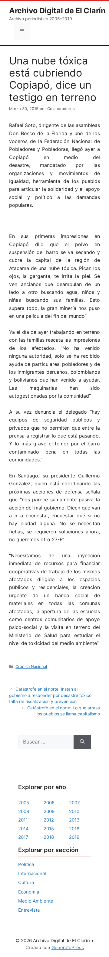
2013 (74, 820)
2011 (23, 820)
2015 (49, 829)
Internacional (32, 873)
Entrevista (29, 910)
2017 (23, 837)
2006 (49, 803)
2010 (74, 811)
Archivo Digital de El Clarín (57, 10)
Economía (28, 892)
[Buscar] (82, 742)
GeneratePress (67, 947)
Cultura (26, 882)
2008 (23, 811)
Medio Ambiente (35, 901)
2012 (49, 820)
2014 (23, 829)
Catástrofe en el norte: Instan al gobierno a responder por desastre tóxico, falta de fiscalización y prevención (51, 695)
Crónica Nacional (31, 666)
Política (26, 864)
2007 (74, 803)
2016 (74, 829)
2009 (49, 811)
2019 (74, 837)
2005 (23, 803)
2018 (49, 837)
